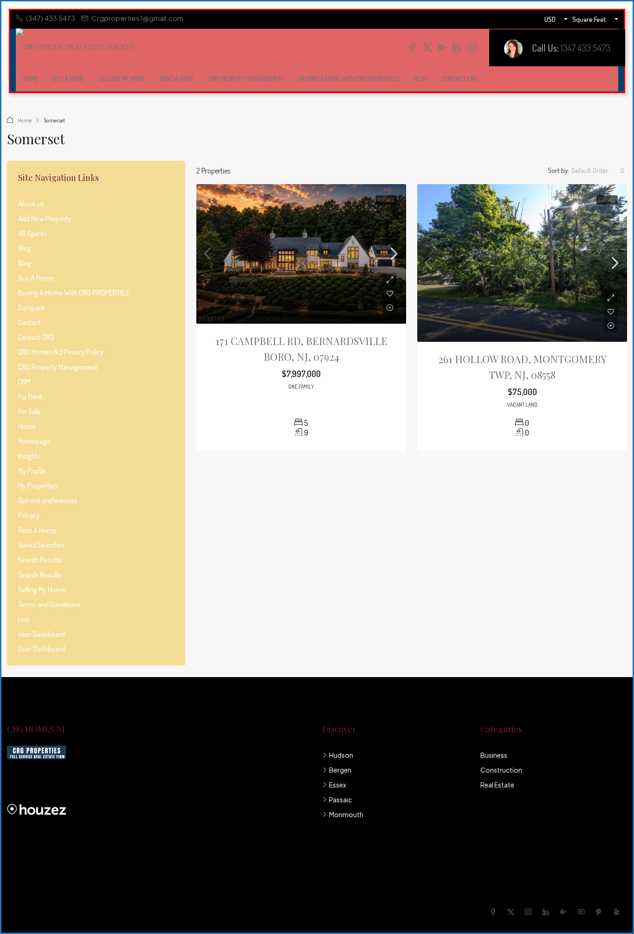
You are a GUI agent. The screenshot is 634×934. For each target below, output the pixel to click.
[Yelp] (618, 912)
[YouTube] (583, 912)
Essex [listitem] (337, 784)
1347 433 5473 (585, 47)
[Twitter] (512, 912)
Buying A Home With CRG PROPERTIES (349, 79)
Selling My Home (122, 79)
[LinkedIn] (548, 912)
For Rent (30, 396)
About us (31, 203)
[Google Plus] (565, 912)
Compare (31, 307)
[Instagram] (530, 912)
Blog (421, 79)
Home (30, 79)
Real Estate (497, 784)
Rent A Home (177, 79)
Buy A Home (68, 79)
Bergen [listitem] (340, 770)
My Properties (38, 485)
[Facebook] (495, 912)
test (24, 619)
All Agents (32, 233)
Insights (29, 456)
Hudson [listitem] (341, 755)
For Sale (386, 200)
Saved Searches (41, 545)
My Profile (32, 470)
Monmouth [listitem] (346, 814)
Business (493, 755)
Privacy (28, 515)
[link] (301, 254)
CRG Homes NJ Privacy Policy (61, 352)
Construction (501, 770)
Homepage (34, 441)
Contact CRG (460, 79)
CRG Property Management (247, 79)
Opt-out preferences (48, 500)
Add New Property (44, 218)
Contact (29, 322)
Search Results (40, 559)
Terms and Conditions (49, 604)
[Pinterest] (600, 912)
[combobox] (598, 170)
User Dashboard (41, 634)
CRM (24, 381)
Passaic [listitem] (340, 799)
